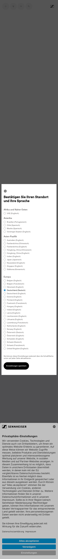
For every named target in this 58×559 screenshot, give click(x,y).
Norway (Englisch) (14, 329)
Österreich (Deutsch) (15, 332)
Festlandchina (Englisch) (17, 247)
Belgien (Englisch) (14, 281)
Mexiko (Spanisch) (14, 229)
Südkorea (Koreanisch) (16, 269)
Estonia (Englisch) (14, 297)
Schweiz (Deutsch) (14, 342)
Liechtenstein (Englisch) (16, 316)
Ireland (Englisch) (14, 310)
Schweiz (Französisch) (16, 345)
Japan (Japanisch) (14, 260)
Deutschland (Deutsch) (16, 290)
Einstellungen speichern (16, 366)
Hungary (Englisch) (14, 306)
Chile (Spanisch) (13, 225)
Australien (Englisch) (15, 240)
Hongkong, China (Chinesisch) (19, 250)
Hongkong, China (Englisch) (18, 253)
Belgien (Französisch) (15, 284)
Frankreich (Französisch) (17, 303)
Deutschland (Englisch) (16, 294)
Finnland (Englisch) (14, 300)
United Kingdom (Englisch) (17, 349)
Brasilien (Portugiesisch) (16, 222)
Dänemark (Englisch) (15, 287)
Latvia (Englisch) (13, 313)
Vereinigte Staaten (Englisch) (18, 232)
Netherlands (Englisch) (16, 326)
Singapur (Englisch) (15, 266)
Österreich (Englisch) (15, 336)
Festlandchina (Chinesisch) (18, 243)
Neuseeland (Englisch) (16, 263)
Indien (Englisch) (14, 256)
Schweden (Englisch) (15, 339)
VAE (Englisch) (13, 213)
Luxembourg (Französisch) (17, 323)
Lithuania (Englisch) (15, 319)
